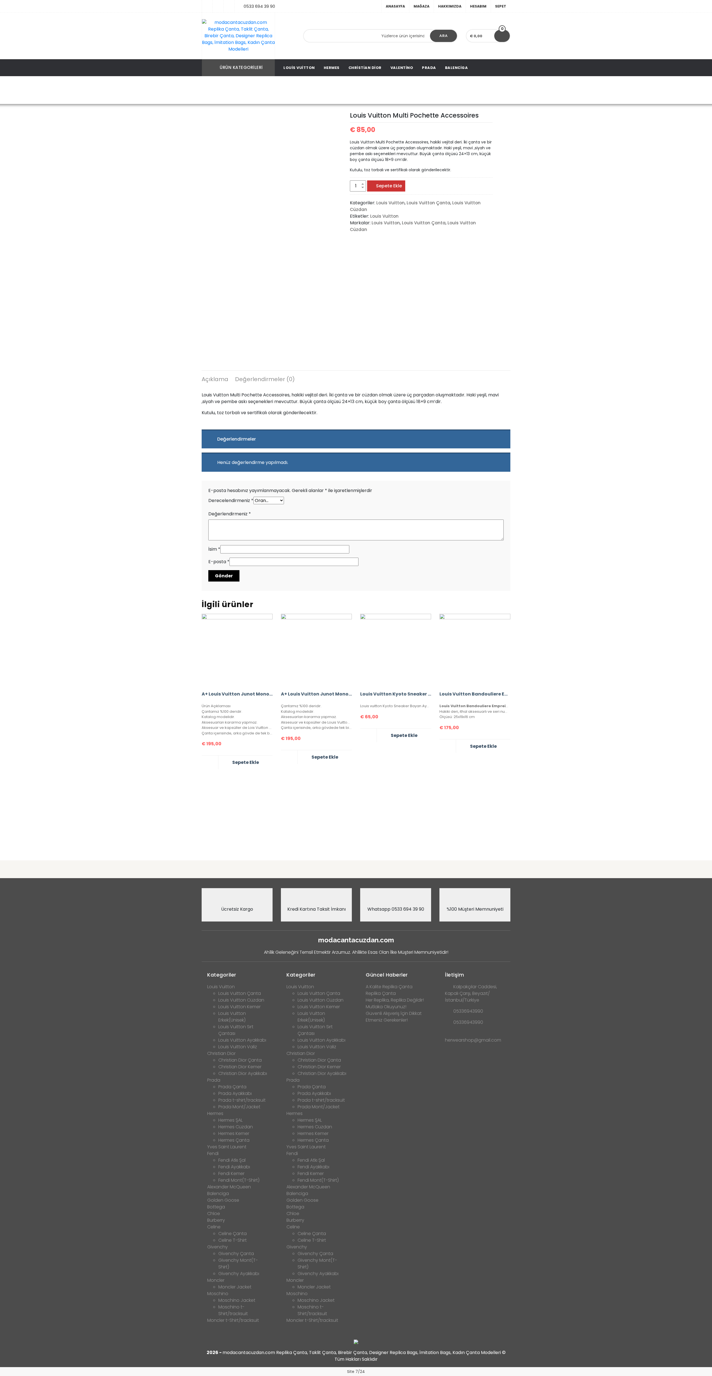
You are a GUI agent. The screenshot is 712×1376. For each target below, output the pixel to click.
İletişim (454, 974)
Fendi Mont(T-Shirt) (238, 1180)
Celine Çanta (232, 1233)
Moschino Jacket (236, 1300)
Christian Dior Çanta (240, 1060)
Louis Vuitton (299, 67)
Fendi (213, 1153)
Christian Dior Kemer (239, 1067)
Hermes (332, 67)
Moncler (215, 1280)
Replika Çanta (381, 993)
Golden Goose (223, 1200)
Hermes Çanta (233, 1140)
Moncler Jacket (234, 1287)
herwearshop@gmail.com (473, 1040)
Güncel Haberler (387, 974)
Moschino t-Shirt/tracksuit (233, 1310)
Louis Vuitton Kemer (239, 1007)
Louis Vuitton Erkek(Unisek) (232, 1016)
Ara (443, 36)
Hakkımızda (449, 6)
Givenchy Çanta (236, 1253)
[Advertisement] (356, 812)
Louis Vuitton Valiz (237, 1047)
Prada (429, 67)
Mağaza (421, 6)
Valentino (401, 67)
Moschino (217, 1293)
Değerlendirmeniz (229, 514)
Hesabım (478, 6)
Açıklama (215, 379)
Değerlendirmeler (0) (265, 379)
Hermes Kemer (233, 1133)
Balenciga (456, 67)
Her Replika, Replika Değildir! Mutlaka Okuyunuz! (395, 1003)
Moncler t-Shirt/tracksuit (233, 1320)
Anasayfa (395, 6)
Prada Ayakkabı (235, 1093)
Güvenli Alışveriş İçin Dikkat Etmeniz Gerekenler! (394, 1016)
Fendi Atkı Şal (232, 1160)
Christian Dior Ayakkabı (242, 1073)
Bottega (216, 1207)
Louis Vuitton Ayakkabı (242, 1040)
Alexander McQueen (229, 1187)
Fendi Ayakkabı (234, 1167)
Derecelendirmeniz (230, 500)
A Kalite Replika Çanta (389, 986)
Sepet (500, 6)
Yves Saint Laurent (226, 1147)
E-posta (218, 561)
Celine (214, 1227)
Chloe (213, 1213)
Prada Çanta (232, 1087)
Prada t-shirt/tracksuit (242, 1100)
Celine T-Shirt (232, 1240)
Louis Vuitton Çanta (428, 203)
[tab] (215, 380)
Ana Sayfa (218, 90)
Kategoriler (221, 974)
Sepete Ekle (389, 186)
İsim (214, 549)
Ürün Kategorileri (241, 67)
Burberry (216, 1220)
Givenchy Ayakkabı (238, 1273)
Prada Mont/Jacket (239, 1107)
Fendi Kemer (231, 1173)
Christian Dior (365, 67)
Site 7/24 (356, 1371)
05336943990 (468, 1011)
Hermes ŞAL (230, 1120)
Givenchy (217, 1247)
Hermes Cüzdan (235, 1127)
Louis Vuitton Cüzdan (292, 90)
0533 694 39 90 (259, 6)
